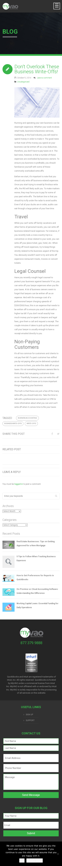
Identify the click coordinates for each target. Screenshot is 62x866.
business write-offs (13, 423)
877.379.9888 (31, 643)
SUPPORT (30, 720)
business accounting (27, 418)
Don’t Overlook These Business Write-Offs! (36, 69)
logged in (18, 484)
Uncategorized (23, 82)
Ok (22, 860)
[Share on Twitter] (58, 433)
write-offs (31, 423)
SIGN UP (29, 714)
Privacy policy (34, 860)
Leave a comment (44, 78)
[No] (58, 854)
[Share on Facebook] (52, 433)
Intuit (52, 683)
